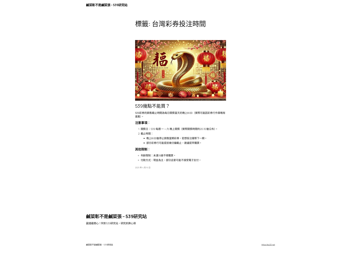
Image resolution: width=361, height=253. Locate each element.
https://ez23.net (268, 244)
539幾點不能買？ (152, 105)
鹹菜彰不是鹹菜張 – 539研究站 (106, 5)
